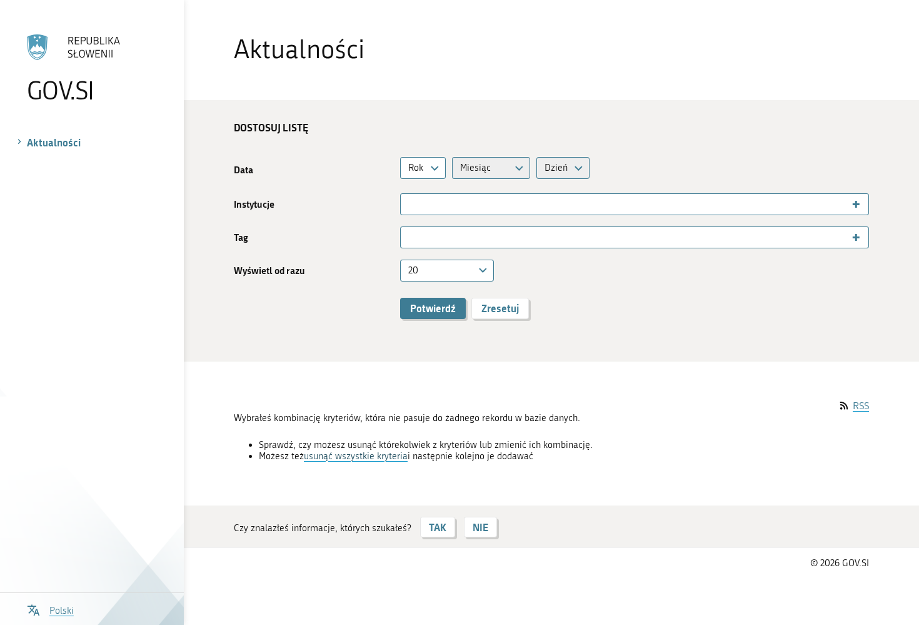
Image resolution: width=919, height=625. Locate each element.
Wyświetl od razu (269, 270)
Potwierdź (433, 308)
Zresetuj (500, 308)
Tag (241, 237)
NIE (480, 527)
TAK (437, 527)
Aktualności (54, 142)
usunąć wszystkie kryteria (356, 456)
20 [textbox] (413, 270)
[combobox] (423, 168)
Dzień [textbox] (556, 167)
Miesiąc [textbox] (475, 167)
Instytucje (254, 204)
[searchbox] (409, 204)
